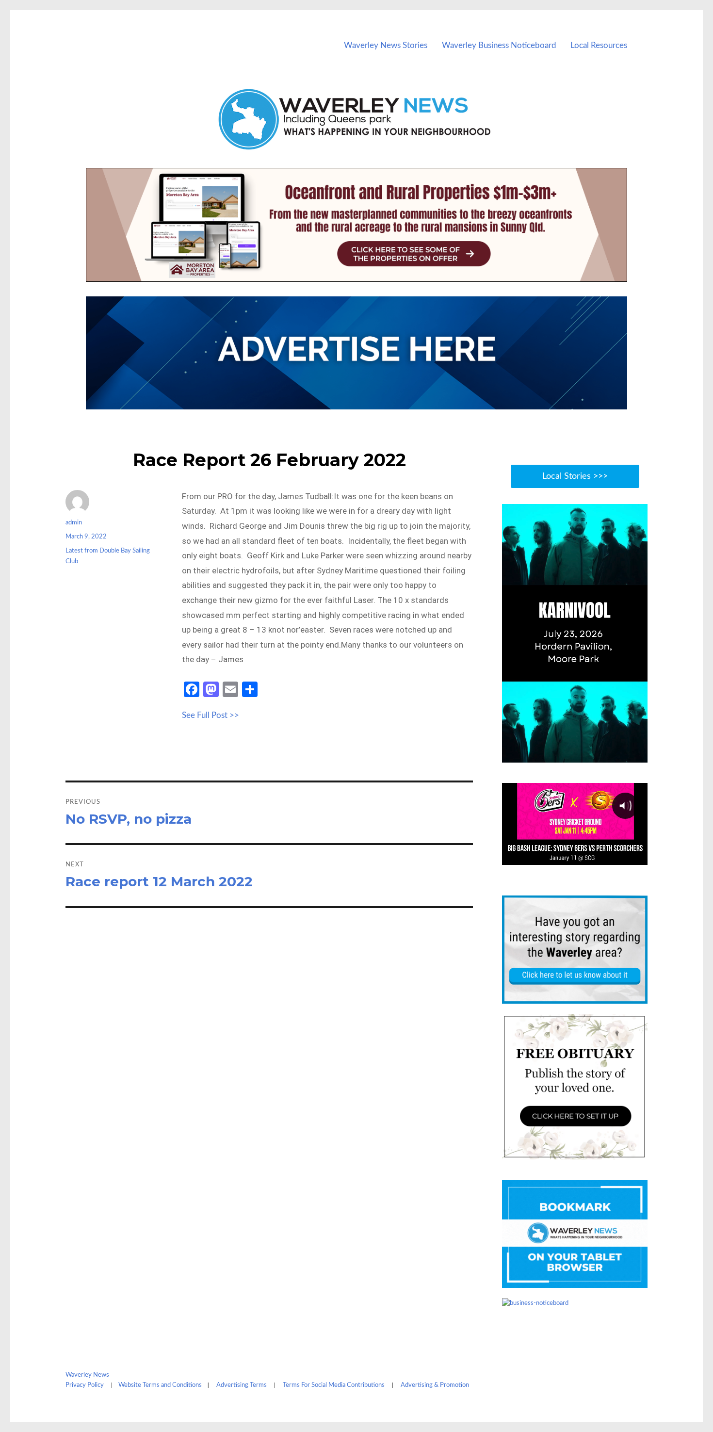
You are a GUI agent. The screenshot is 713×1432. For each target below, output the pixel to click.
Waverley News (87, 1375)
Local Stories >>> (575, 476)
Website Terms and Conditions (160, 1385)
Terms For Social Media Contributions (334, 1385)
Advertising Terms (241, 1385)
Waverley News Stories (385, 45)
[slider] (584, 754)
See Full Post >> (210, 715)
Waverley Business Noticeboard (499, 45)
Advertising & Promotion (435, 1385)
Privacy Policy (84, 1385)
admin (73, 523)
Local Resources (598, 45)
